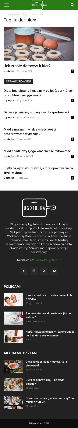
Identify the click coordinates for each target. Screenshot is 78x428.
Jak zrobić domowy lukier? (27, 66)
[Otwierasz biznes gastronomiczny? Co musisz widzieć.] (13, 402)
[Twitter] (44, 271)
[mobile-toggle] (6, 5)
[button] (72, 5)
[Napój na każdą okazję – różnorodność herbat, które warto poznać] (13, 336)
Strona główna (11, 14)
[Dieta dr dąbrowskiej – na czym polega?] (13, 384)
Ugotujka (9, 71)
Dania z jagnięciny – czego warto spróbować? (36, 112)
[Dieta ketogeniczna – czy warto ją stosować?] (13, 366)
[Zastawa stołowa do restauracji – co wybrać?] (13, 318)
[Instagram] (34, 271)
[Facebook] (23, 271)
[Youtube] (54, 271)
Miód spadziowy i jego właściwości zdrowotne (37, 151)
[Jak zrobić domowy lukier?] (39, 44)
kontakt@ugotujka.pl (48, 260)
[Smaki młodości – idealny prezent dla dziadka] (13, 299)
